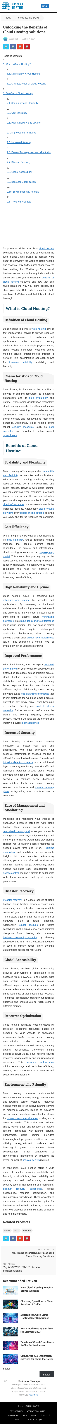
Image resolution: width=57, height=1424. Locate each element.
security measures (23, 427)
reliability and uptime (16, 600)
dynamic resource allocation (22, 1118)
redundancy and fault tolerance (37, 620)
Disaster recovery (12, 900)
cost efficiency (15, 539)
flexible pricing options (31, 512)
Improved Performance (23, 132)
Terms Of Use (13, 1415)
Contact (19, 1419)
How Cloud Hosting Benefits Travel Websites (37, 1289)
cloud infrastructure (13, 504)
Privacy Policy (16, 1411)
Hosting (27, 1230)
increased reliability (20, 362)
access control (11, 873)
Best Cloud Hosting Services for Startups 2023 (37, 1330)
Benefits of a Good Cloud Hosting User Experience (35, 1316)
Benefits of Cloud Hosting (19, 93)
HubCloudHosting (31, 1406)
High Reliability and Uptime (25, 122)
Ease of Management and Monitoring (31, 152)
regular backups (28, 924)
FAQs (45, 1415)
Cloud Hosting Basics (28, 18)
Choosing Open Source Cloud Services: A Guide (37, 1302)
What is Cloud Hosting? (18, 64)
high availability (38, 397)
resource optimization (40, 1062)
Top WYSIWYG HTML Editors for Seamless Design (22, 1268)
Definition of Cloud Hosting (25, 73)
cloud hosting (46, 248)
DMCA (25, 1415)
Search (6, 1368)
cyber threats (10, 435)
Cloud (7, 1230)
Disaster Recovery (21, 162)
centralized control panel (16, 831)
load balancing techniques (35, 693)
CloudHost (14, 39)
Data (16, 1230)
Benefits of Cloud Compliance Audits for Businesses (37, 1343)
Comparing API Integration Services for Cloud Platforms (37, 1357)
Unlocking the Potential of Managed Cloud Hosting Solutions (33, 1254)
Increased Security (21, 142)
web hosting (39, 328)
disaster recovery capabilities (22, 1188)
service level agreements (40, 637)
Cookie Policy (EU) (34, 1419)
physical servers (31, 1160)
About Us (35, 1415)
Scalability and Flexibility (24, 103)
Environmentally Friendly (26, 191)
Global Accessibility (21, 172)
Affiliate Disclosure (36, 1411)
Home (8, 18)
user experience (30, 722)
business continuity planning (20, 937)
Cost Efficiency (19, 112)
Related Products (22, 201)
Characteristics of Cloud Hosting (28, 83)
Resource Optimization (23, 181)
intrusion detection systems (18, 762)
